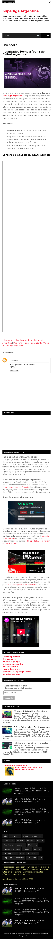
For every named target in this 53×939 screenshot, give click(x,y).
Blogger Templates (31, 933)
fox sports (8, 845)
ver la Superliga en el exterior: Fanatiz (22, 584)
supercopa (32, 853)
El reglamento (9, 659)
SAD (22, 853)
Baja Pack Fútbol (10, 667)
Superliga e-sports (11, 674)
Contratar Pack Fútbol (12, 664)
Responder (14, 370)
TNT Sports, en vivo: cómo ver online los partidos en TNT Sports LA (31, 744)
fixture (40, 841)
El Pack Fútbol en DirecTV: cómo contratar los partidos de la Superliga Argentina (32, 728)
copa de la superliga (32, 836)
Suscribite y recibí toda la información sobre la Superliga (17, 687)
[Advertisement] (20, 431)
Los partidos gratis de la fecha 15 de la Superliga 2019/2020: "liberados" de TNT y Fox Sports (31, 811)
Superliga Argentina (20, 11)
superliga (8, 858)
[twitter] (50, 2)
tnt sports (32, 858)
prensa (37, 849)
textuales (20, 858)
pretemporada (10, 853)
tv (41, 858)
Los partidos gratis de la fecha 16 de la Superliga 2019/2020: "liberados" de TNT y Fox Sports (31, 790)
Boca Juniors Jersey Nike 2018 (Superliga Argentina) (28, 768)
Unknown (14, 360)
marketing (32, 845)
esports (30, 841)
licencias (20, 845)
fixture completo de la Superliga (16, 487)
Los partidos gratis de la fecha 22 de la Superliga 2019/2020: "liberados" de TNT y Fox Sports (31, 912)
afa (5, 836)
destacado (8, 841)
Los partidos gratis (11, 669)
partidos (27, 849)
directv (20, 841)
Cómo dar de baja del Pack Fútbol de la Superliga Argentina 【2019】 (30, 712)
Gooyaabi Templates (26, 936)
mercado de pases (11, 849)
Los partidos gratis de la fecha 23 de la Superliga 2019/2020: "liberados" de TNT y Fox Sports (31, 901)
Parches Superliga (11, 661)
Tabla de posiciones (11, 656)
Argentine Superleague (16, 765)
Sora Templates (17, 933)
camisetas (15, 836)
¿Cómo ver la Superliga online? (16, 672)
